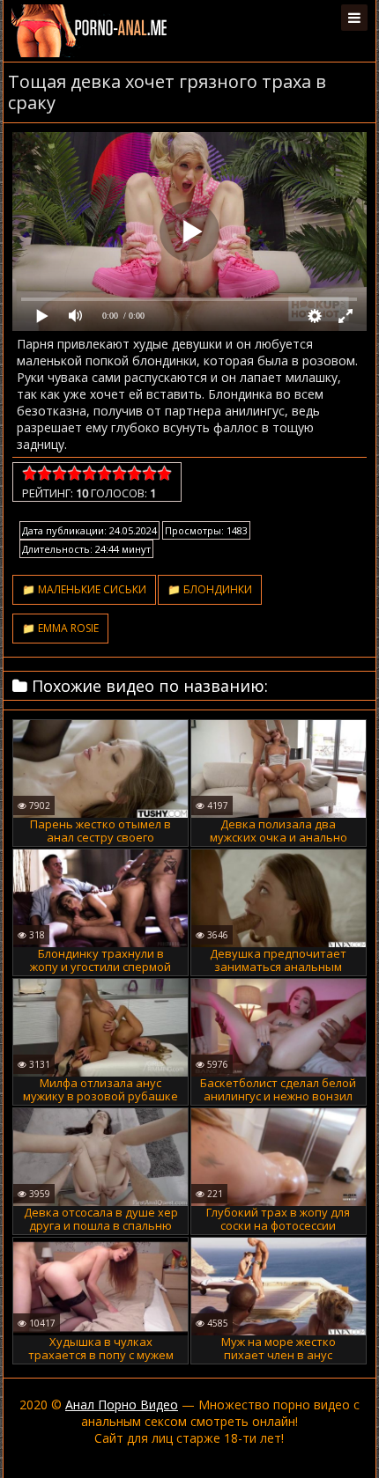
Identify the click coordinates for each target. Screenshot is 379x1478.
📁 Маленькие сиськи (84, 589)
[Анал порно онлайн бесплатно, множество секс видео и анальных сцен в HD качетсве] (90, 30)
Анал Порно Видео (121, 1404)
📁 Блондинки (209, 589)
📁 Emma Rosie (60, 628)
